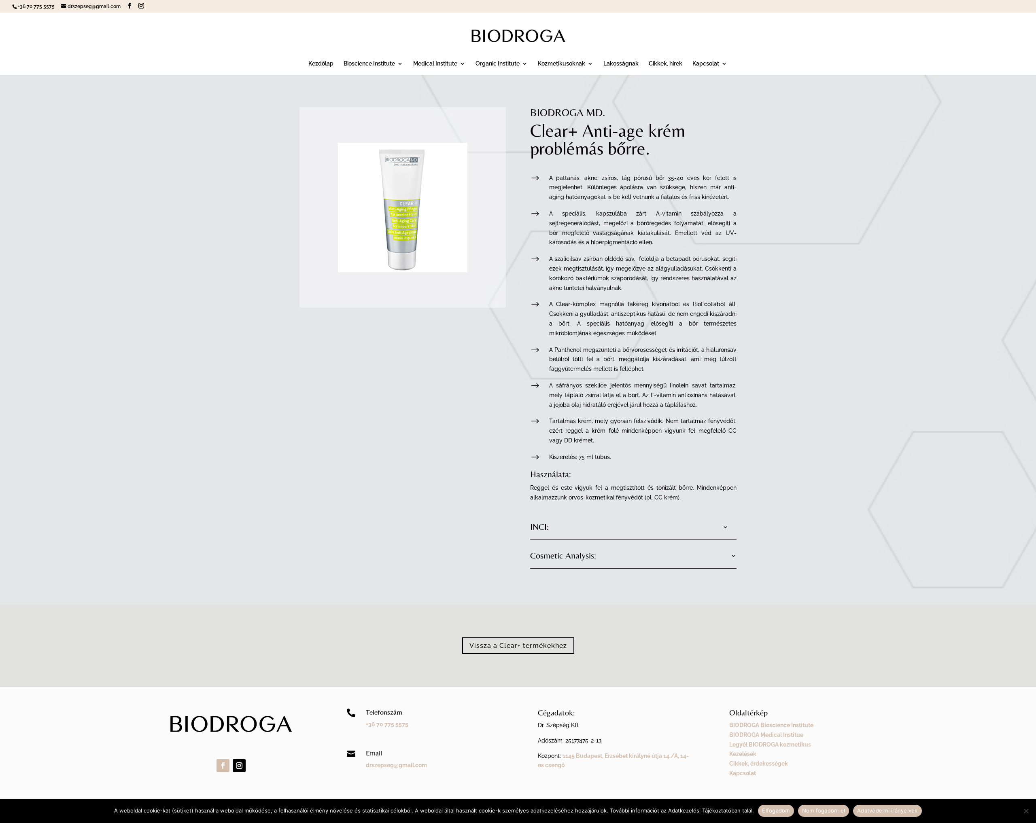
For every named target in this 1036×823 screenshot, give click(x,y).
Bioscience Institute (369, 64)
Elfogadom (776, 810)
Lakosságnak (621, 64)
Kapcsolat (705, 64)
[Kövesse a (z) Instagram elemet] (239, 765)
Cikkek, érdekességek (758, 763)
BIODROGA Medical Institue (766, 735)
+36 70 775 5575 (387, 724)
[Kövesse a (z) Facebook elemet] (223, 765)
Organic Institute (498, 64)
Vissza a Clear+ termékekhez (518, 646)
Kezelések (742, 754)
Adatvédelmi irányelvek (887, 810)
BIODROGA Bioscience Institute (771, 725)
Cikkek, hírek (665, 64)
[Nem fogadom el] (1026, 811)
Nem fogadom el (823, 810)
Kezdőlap (320, 64)
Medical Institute (435, 64)
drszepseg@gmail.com (396, 765)
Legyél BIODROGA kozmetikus (770, 744)
